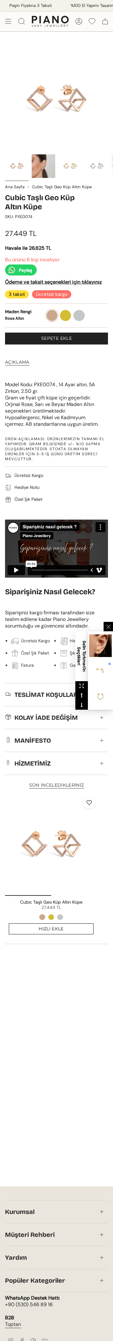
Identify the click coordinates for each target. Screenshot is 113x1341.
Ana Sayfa (14, 187)
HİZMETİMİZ (32, 763)
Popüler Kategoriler (35, 1280)
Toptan (13, 1324)
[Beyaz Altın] (60, 917)
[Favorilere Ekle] (89, 802)
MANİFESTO (32, 740)
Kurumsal (20, 1211)
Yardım (16, 1257)
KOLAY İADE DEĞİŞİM (46, 717)
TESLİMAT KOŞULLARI (46, 694)
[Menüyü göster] (8, 21)
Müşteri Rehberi (30, 1234)
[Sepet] (105, 21)
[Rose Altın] (42, 917)
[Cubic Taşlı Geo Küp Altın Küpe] (51, 845)
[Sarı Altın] (51, 917)
